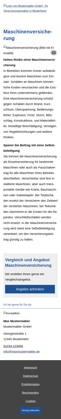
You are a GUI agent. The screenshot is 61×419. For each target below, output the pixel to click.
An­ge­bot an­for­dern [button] (30, 289)
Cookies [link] (31, 401)
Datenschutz (30, 376)
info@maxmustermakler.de (21, 351)
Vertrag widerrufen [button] (30, 410)
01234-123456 (13, 346)
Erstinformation (31, 384)
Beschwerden (30, 392)
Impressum (30, 367)
